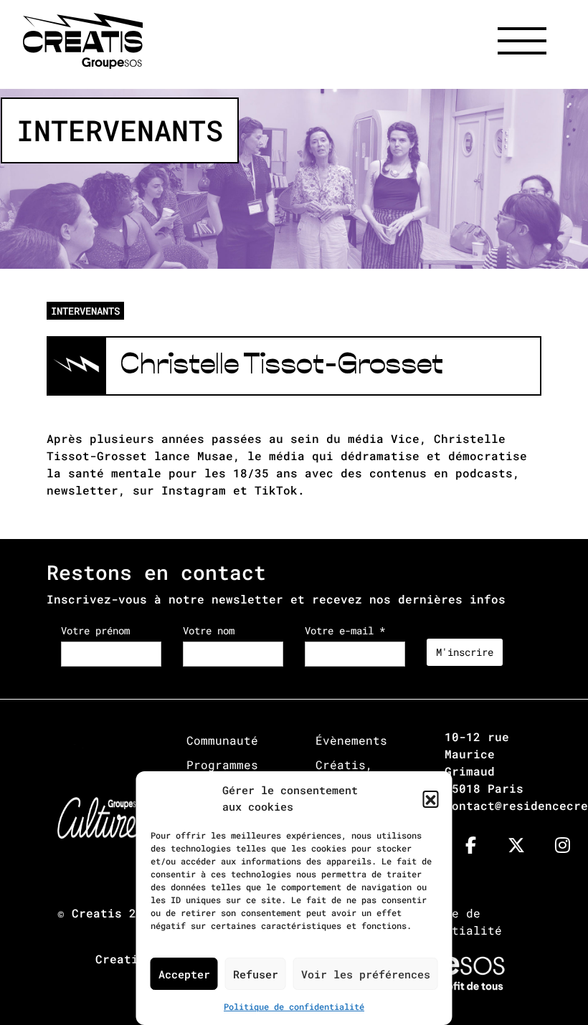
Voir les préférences (365, 974)
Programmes (222, 764)
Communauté (222, 740)
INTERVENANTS (85, 311)
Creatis (97, 912)
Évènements (351, 740)
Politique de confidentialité (294, 1006)
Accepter (184, 974)
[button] (431, 798)
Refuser (255, 974)
